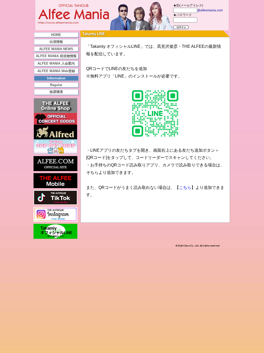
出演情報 (56, 42)
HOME (56, 35)
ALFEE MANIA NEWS (56, 49)
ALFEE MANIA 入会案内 (56, 63)
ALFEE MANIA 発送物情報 (56, 56)
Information (56, 78)
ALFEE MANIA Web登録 (56, 71)
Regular (56, 85)
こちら (185, 187)
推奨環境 (56, 92)
